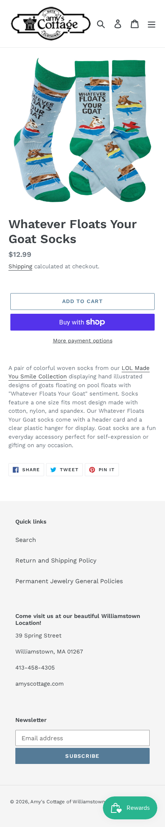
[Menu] (151, 23)
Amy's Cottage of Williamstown (67, 801)
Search (25, 539)
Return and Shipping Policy (55, 560)
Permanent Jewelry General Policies (69, 581)
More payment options (82, 340)
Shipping (20, 266)
